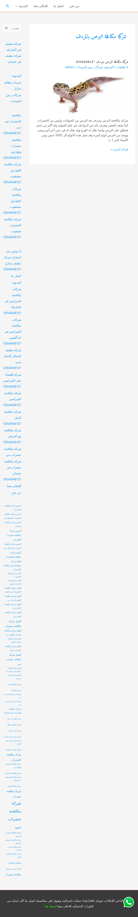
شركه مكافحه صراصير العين (13, 855)
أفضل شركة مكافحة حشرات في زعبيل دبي (13, 669)
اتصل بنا (59, 6)
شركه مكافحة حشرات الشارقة (14, 848)
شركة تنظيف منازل (14, 725)
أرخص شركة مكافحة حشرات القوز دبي (14, 535)
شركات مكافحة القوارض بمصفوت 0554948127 (12, 200)
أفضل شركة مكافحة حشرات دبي (13, 659)
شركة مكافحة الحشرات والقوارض (13, 765)
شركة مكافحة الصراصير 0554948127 (12, 399)
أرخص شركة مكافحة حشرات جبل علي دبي (12, 546)
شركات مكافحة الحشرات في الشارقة (12, 711)
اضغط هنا (51, 906)
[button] (8, 6)
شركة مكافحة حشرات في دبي (13, 834)
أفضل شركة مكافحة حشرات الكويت (14, 640)
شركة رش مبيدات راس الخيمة (13, 742)
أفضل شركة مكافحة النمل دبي (13, 614)
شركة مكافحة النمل (14, 786)
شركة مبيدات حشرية (13, 750)
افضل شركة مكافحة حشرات (14, 676)
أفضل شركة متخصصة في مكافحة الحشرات (12, 565)
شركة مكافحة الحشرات (14, 757)
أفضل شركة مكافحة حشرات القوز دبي (12, 632)
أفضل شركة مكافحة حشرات (13, 624)
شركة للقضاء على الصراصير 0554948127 (12, 380)
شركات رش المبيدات (89, 67)
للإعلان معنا (41, 6)
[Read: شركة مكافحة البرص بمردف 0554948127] (85, 93)
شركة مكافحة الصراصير (13, 773)
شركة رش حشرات (14, 731)
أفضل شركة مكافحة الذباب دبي (13, 606)
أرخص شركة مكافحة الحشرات (12, 508)
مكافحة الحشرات (14, 863)
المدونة (23, 6)
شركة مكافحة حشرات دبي (14, 815)
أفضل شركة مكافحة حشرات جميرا (13, 648)
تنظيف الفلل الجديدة (14, 684)
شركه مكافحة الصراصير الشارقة (13, 841)
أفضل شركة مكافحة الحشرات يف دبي (13, 598)
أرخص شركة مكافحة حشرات (12, 524)
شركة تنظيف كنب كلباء (14, 719)
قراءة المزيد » (119, 149)
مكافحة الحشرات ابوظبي (13, 869)
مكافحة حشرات (13, 874)
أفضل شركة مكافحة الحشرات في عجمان (13, 590)
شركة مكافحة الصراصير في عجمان (13, 778)
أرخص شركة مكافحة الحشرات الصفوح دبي (12, 516)
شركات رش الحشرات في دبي (12, 695)
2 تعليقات (122, 67)
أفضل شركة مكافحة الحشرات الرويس (14, 582)
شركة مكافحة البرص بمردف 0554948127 (102, 62)
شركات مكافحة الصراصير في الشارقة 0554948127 (12, 301)
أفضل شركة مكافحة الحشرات (14, 575)
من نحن (74, 6)
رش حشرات (16, 690)
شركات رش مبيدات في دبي (13, 703)
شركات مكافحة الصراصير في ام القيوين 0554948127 (12, 331)
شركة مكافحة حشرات (14, 794)
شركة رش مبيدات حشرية (12, 737)
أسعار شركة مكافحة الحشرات (13, 554)
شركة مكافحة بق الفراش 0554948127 (12, 436)
